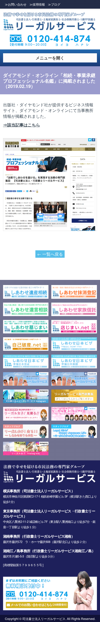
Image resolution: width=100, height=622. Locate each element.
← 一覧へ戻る (50, 254)
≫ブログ (54, 4)
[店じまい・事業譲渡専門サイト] (74, 331)
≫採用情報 (37, 4)
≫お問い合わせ (15, 4)
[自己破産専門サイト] (26, 349)
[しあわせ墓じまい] (26, 331)
